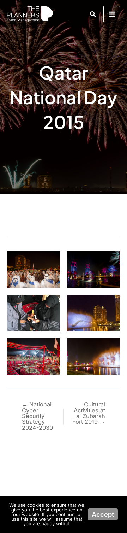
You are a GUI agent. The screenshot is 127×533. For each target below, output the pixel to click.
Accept (103, 514)
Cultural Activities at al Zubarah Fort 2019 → (88, 413)
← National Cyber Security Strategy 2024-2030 (37, 416)
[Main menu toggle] (111, 14)
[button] (93, 14)
